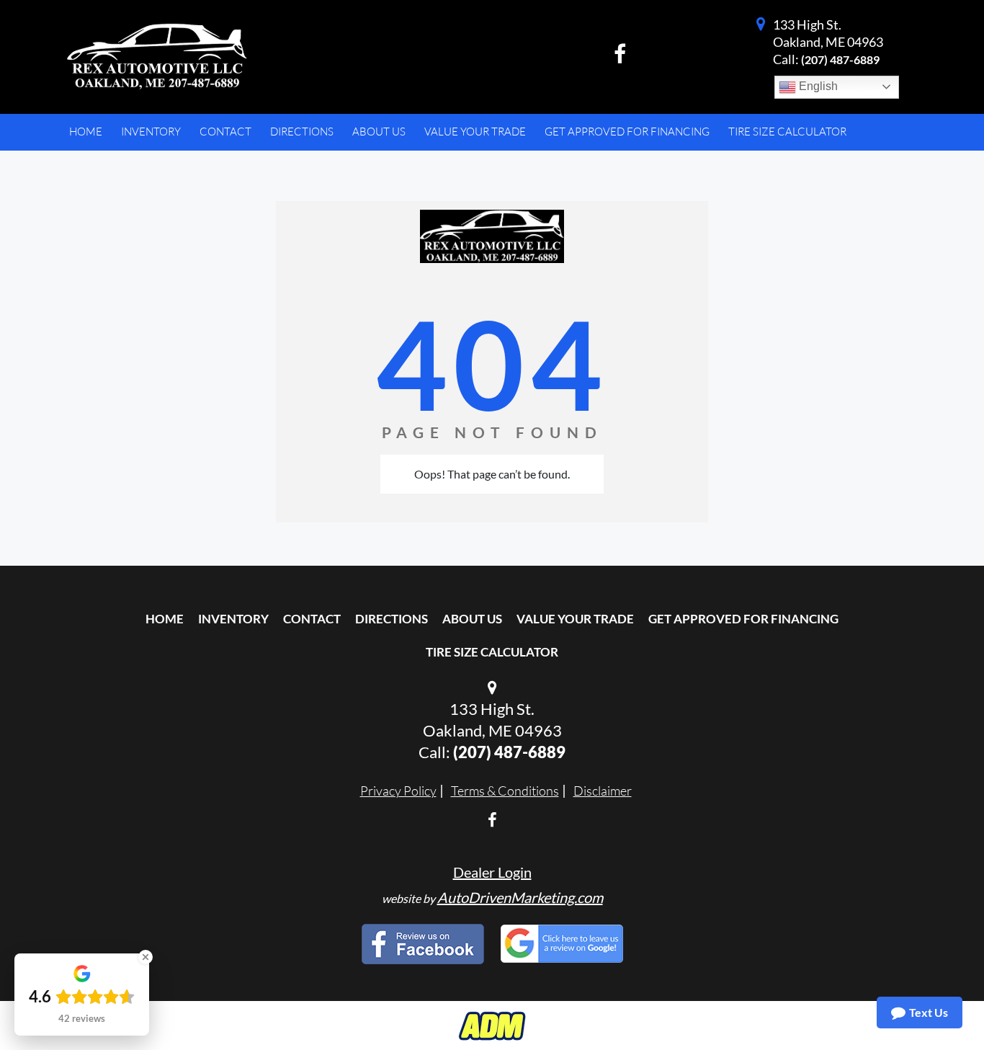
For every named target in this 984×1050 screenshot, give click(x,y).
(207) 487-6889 (840, 59)
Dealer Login (492, 872)
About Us (472, 618)
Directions (391, 618)
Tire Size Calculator (492, 651)
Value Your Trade (575, 618)
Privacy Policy (398, 790)
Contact (312, 618)
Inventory (233, 618)
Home (165, 618)
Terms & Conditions (505, 790)
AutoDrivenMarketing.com (520, 897)
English (817, 86)
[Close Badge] (145, 957)
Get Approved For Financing (743, 618)
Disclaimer (602, 790)
